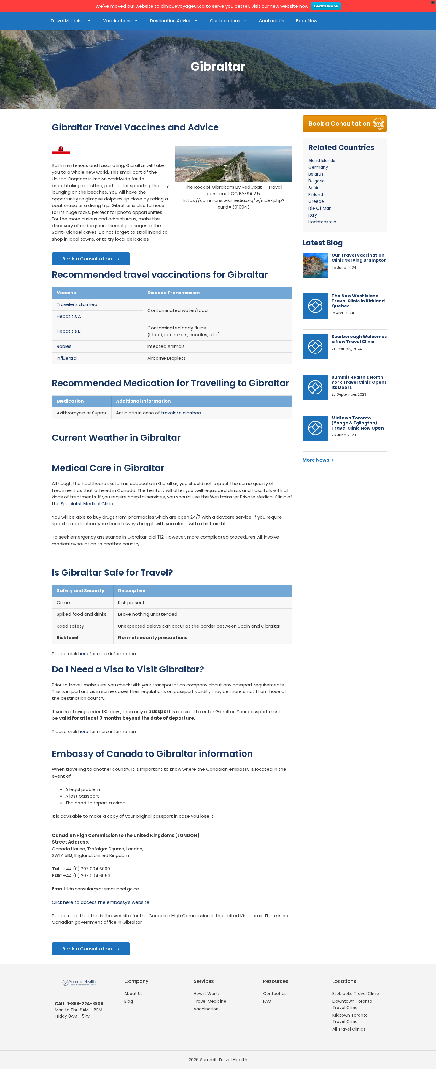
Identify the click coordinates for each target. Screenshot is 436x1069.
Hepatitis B (69, 331)
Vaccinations (117, 21)
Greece (316, 201)
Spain (314, 188)
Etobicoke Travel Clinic (355, 994)
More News (316, 460)
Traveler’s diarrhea (77, 304)
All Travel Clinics (348, 1029)
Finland (315, 195)
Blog (128, 1001)
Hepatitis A (69, 316)
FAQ (267, 1001)
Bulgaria (316, 181)
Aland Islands (321, 160)
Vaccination (206, 1009)
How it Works (207, 994)
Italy (312, 215)
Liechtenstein (322, 222)
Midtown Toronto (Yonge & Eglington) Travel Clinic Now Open (358, 423)
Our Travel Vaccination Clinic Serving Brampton (359, 257)
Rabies (64, 346)
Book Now (306, 21)
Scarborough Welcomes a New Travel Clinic (359, 339)
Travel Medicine (67, 21)
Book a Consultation (87, 258)
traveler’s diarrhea (181, 413)
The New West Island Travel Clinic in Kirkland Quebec (358, 301)
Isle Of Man (320, 208)
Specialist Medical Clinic (87, 503)
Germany (318, 167)
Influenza (67, 358)
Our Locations (225, 21)
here (83, 653)
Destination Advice (171, 21)
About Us (133, 994)
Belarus (315, 174)
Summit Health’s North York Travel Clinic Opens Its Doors (359, 382)
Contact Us (271, 21)
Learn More (326, 6)
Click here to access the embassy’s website (100, 902)
